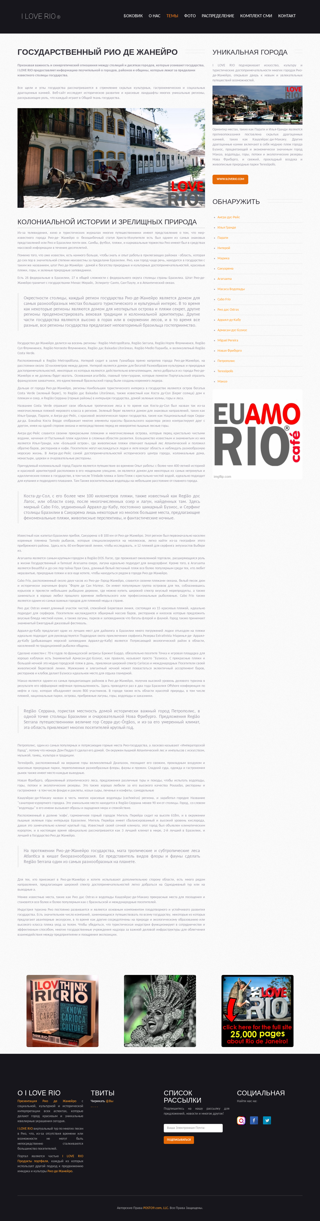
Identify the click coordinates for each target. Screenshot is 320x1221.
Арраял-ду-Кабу (229, 320)
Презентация (30, 1101)
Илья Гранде (227, 228)
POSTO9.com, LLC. (156, 1208)
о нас (154, 16)
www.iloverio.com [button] (230, 179)
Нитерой (224, 248)
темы (172, 16)
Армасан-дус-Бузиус (232, 330)
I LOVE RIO (40, 16)
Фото (190, 16)
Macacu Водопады (231, 289)
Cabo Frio (224, 299)
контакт (287, 16)
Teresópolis (225, 371)
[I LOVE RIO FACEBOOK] (254, 1120)
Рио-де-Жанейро (60, 1171)
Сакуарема (226, 269)
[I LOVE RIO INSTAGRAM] (241, 1120)
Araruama (225, 279)
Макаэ (222, 381)
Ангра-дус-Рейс (229, 217)
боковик (133, 16)
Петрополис (226, 361)
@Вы (109, 1101)
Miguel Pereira (228, 340)
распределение (218, 16)
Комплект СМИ (256, 16)
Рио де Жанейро (59, 1101)
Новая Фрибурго (230, 351)
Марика (224, 258)
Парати (223, 238)
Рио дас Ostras (228, 310)
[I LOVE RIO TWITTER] (267, 1120)
